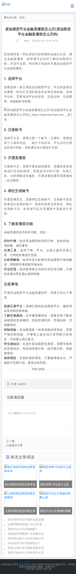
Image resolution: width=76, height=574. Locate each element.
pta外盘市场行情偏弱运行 (24, 543)
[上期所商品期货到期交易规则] (20, 502)
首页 (22, 17)
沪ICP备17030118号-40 (38, 568)
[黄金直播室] (6, 4)
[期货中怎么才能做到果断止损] (55, 502)
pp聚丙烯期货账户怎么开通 (25, 524)
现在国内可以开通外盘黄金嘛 (26, 519)
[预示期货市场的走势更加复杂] (20, 476)
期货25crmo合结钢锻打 (22, 529)
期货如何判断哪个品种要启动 (26, 533)
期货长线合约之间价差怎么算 (26, 552)
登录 (16, 413)
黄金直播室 (25, 564)
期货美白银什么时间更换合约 (26, 538)
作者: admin (18, 384)
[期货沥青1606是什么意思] (55, 476)
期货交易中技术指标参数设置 (26, 548)
